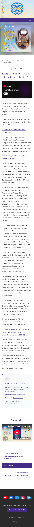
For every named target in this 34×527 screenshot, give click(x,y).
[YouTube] (5, 498)
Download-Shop (18, 398)
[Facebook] (11, 498)
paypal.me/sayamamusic (17, 394)
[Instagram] (23, 498)
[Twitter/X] (17, 498)
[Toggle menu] (30, 20)
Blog (3, 61)
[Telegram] (29, 498)
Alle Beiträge (10, 465)
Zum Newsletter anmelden (17, 509)
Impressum (12, 517)
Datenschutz (21, 517)
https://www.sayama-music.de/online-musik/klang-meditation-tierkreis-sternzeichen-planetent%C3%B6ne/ (15, 332)
